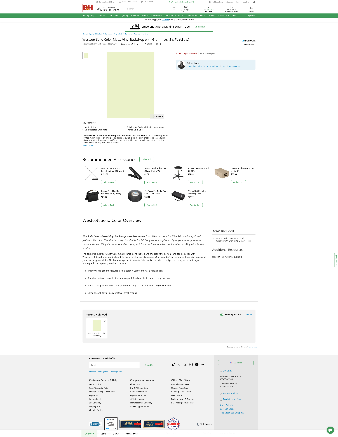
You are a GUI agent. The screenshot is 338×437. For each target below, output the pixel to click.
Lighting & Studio (95, 34)
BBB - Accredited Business (95, 424)
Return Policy (95, 384)
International (95, 399)
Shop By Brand (95, 406)
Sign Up (149, 365)
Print (160, 44)
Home (85, 34)
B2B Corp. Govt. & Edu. (181, 391)
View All (147, 159)
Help (237, 2)
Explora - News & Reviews (182, 399)
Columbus (165, 20)
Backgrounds (107, 34)
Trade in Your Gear (232, 399)
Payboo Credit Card (138, 395)
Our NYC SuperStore (139, 388)
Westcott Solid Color (141, 34)
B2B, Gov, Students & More (104, 2)
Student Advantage (179, 388)
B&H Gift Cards (227, 408)
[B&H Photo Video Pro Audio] (89, 8)
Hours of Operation (138, 391)
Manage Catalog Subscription (102, 391)
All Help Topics (95, 410)
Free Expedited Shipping (232, 412)
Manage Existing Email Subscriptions (105, 372)
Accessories (132, 433)
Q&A (116, 433)
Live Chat (246, 2)
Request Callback (231, 393)
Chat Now (200, 26)
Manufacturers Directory (141, 402)
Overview (89, 433)
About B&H (135, 384)
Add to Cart (109, 182)
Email (93, 365)
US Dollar (238, 362)
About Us (229, 2)
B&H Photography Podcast (182, 402)
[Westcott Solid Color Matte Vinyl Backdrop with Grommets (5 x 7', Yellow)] (131, 85)
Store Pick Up (226, 405)
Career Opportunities (139, 406)
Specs (103, 433)
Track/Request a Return (99, 388)
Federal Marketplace (180, 384)
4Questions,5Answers (131, 44)
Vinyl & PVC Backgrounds (123, 34)
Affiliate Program (137, 399)
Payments (93, 395)
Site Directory (95, 402)
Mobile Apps (206, 424)
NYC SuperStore (217, 2)
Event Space (176, 395)
